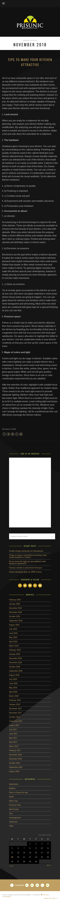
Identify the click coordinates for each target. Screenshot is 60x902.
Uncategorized (15, 818)
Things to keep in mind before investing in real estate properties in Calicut (27, 556)
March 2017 (14, 746)
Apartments (13, 784)
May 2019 (13, 637)
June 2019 (13, 633)
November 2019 (15, 612)
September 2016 (15, 767)
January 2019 (14, 654)
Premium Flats (15, 805)
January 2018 (14, 704)
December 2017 (15, 709)
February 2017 (15, 750)
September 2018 (15, 671)
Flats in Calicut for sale (18, 792)
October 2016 (14, 763)
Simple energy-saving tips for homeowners (26, 551)
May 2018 (13, 688)
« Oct (11, 866)
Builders (12, 788)
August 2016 (14, 771)
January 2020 (14, 604)
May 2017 (13, 738)
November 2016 (15, 759)
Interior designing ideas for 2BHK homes (25, 572)
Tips (11, 813)
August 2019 (14, 625)
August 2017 (14, 725)
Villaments (13, 822)
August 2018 (14, 675)
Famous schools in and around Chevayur (25, 568)
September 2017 (15, 721)
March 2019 (14, 646)
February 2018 (15, 700)
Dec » (49, 865)
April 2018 (13, 692)
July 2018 (13, 679)
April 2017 (13, 742)
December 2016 (15, 755)
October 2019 (14, 616)
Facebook (19, 885)
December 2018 (15, 658)
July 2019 (13, 629)
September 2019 (15, 621)
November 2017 (15, 713)
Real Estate (14, 809)
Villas (11, 826)
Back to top (50, 898)
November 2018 (15, 662)
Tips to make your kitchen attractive (30, 62)
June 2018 (13, 683)
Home (11, 797)
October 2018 (14, 667)
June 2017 (13, 734)
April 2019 (13, 642)
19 (12, 857)
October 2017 (14, 717)
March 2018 (14, 696)
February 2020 (15, 600)
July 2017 (13, 729)
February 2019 (15, 650)
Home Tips (13, 801)
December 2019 (15, 608)
